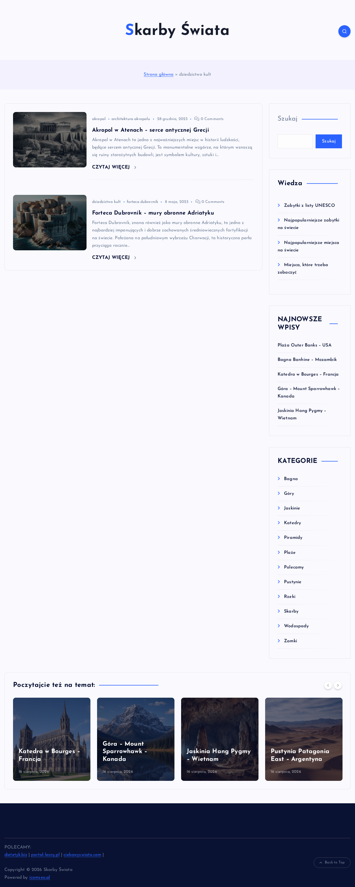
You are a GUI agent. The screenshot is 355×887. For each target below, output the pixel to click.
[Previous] (328, 685)
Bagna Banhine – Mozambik (307, 360)
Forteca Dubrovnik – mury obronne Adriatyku (153, 213)
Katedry (292, 523)
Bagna (291, 479)
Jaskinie (292, 508)
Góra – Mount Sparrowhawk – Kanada (125, 752)
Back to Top (335, 862)
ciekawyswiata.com (82, 855)
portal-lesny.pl (45, 855)
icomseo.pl (39, 877)
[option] (51, 739)
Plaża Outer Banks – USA (304, 345)
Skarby (291, 611)
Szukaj (288, 119)
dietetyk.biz (15, 855)
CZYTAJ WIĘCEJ (111, 167)
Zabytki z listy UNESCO (309, 205)
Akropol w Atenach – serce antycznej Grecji (150, 130)
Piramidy (293, 538)
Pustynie (292, 582)
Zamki (290, 641)
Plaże (290, 552)
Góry (289, 493)
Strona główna (158, 74)
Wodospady (296, 626)
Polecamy (294, 567)
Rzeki (289, 597)
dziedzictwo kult (106, 202)
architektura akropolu (130, 119)
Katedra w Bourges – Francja (308, 374)
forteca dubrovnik (142, 202)
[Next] (338, 685)
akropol (99, 119)
